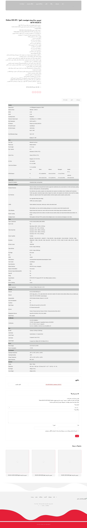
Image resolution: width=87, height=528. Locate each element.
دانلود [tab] (72, 99)
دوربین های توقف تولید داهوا (30, 86)
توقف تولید (37, 86)
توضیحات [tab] (78, 99)
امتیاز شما (76, 404)
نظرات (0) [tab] (65, 99)
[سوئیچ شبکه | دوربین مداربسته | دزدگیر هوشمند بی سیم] (73, 5)
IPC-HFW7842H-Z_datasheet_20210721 (53, 384)
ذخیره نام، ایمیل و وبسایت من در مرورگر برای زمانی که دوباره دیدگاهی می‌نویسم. (61, 430)
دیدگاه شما (76, 409)
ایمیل (54, 425)
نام (78, 425)
